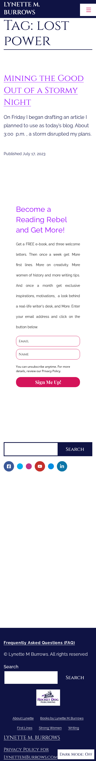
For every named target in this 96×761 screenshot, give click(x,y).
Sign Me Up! (48, 382)
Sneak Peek (19, 564)
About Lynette (18, 480)
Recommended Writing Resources (43, 598)
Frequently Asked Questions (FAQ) (39, 642)
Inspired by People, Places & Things (44, 547)
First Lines (14, 573)
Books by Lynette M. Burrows (34, 497)
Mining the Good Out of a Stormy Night (44, 90)
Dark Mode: (72, 754)
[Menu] (88, 10)
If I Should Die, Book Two (33, 531)
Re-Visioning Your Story (31, 615)
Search (11, 438)
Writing (11, 590)
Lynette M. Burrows (22, 8)
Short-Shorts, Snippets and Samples (44, 556)
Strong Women (19, 581)
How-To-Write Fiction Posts (35, 607)
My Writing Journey (27, 488)
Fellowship (18, 505)
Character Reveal (25, 539)
